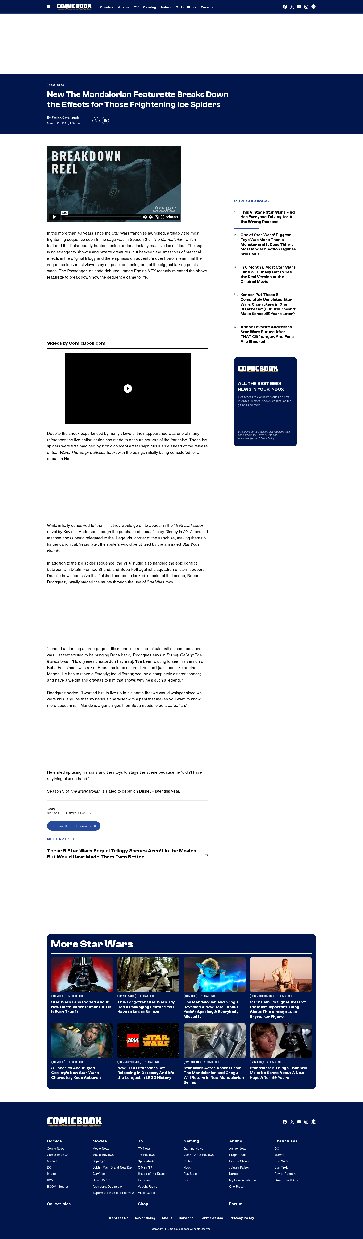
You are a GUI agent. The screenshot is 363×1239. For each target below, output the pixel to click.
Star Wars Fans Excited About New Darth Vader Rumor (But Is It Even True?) (81, 1007)
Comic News (55, 1148)
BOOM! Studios (58, 1186)
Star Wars (56, 85)
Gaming (149, 7)
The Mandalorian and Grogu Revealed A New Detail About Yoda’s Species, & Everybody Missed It (211, 1009)
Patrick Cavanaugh (65, 117)
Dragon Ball (237, 1155)
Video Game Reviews (199, 1155)
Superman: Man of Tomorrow (113, 1193)
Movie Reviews (103, 1155)
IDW (50, 1180)
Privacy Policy (266, 438)
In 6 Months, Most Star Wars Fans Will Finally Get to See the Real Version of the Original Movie (268, 274)
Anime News (238, 1148)
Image (51, 1173)
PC (186, 1180)
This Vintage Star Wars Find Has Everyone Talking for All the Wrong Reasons (268, 217)
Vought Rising (147, 1186)
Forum (207, 7)
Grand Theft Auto (287, 1180)
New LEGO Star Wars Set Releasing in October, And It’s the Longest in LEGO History (145, 1073)
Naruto (234, 1173)
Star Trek (281, 1167)
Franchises (286, 1141)
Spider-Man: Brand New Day (113, 1167)
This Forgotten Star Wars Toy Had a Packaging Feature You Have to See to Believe (146, 1007)
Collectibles (186, 7)
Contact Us (118, 1218)
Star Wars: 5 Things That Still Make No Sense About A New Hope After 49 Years (278, 1073)
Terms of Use (264, 435)
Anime (165, 7)
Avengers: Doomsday (108, 1186)
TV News (144, 1148)
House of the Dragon (152, 1173)
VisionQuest (146, 1193)
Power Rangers (285, 1173)
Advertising (145, 1218)
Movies (123, 7)
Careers (186, 1218)
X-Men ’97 (145, 1167)
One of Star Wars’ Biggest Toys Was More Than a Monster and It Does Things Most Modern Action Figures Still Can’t (268, 244)
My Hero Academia (242, 1180)
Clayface (99, 1173)
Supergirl (99, 1161)
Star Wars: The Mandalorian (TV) (70, 813)
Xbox (187, 1167)
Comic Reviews (57, 1155)
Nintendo (190, 1161)
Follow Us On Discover (72, 826)
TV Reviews (146, 1155)
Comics (106, 7)
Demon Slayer (239, 1161)
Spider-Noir (146, 1161)
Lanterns (144, 1180)
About (167, 1218)
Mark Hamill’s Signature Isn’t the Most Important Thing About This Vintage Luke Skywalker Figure (278, 1009)
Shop (143, 1204)
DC (49, 1167)
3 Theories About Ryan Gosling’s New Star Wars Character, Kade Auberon (76, 1073)
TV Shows (192, 1062)
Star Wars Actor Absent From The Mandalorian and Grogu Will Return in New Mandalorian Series (214, 1075)
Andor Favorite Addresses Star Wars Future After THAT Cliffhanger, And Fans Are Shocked (267, 334)
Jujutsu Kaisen (239, 1167)
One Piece (236, 1186)
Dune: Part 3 (101, 1180)
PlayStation (192, 1173)
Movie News (101, 1148)
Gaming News (193, 1148)
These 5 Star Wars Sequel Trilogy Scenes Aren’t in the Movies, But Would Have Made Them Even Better (122, 854)
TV (136, 7)
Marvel (52, 1161)
